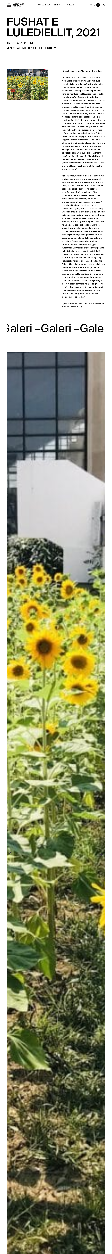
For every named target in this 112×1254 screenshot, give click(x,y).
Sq (98, 5)
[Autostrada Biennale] (15, 6)
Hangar (70, 5)
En (91, 5)
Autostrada (44, 5)
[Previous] (11, 854)
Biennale (58, 5)
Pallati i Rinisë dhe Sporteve (36, 48)
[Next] (101, 854)
